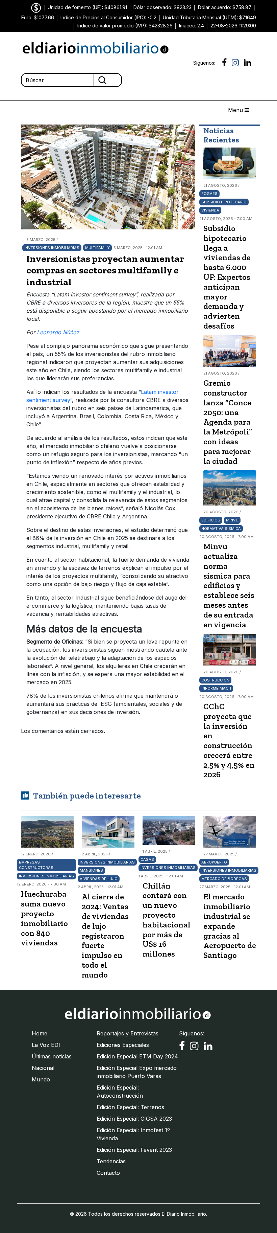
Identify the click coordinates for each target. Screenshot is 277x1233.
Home (39, 1033)
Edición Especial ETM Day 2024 (137, 1056)
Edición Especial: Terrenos (130, 1107)
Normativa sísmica (221, 528)
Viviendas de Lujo (99, 878)
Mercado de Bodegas (224, 878)
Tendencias (111, 1161)
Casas (147, 859)
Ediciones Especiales (123, 1044)
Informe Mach (216, 688)
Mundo (41, 1079)
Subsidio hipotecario (224, 202)
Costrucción (215, 680)
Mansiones (91, 870)
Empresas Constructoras (36, 865)
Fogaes (209, 193)
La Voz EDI (46, 1044)
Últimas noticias (52, 1056)
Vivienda (210, 210)
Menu (236, 110)
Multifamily (97, 247)
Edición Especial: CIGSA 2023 (134, 1118)
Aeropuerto (214, 862)
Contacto (108, 1172)
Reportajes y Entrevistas (127, 1033)
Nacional (43, 1067)
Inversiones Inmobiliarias (51, 247)
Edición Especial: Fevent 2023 (134, 1149)
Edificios (210, 520)
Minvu (232, 520)
